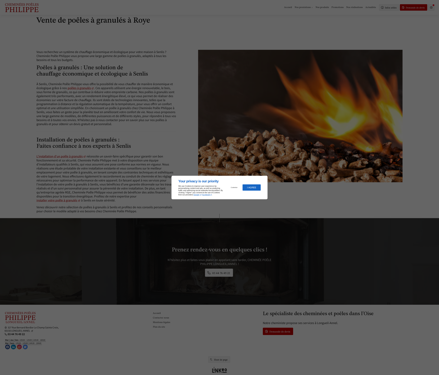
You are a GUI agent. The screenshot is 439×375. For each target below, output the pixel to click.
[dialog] (219, 187)
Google (196, 195)
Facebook (206, 195)
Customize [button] (234, 187)
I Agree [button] (251, 187)
